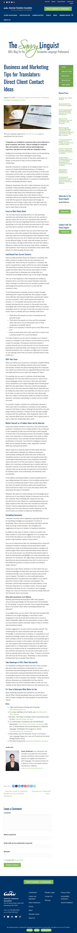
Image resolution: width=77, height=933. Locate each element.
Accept (29, 930)
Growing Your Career (18, 100)
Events (48, 15)
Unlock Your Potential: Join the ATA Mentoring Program (65, 121)
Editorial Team (67, 71)
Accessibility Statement (65, 897)
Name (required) (10, 835)
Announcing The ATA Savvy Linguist (65, 104)
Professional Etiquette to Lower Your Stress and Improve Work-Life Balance (65, 180)
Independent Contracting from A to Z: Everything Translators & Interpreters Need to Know (65, 161)
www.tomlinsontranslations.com (32, 768)
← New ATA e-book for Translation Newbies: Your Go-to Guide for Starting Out (15, 793)
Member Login (50, 892)
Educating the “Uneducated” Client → (41, 792)
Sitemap (47, 900)
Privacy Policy (18, 860)
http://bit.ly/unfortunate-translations (31, 724)
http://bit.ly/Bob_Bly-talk (24, 719)
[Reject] (75, 929)
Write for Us (66, 80)
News (55, 15)
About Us (7, 20)
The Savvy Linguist (23, 97)
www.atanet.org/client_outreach (37, 741)
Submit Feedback (67, 903)
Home (64, 67)
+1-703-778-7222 (12, 912)
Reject (37, 930)
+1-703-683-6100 (13, 910)
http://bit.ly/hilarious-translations (20, 731)
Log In (71, 3)
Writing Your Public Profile (65, 98)
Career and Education (32, 897)
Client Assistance (10, 15)
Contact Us (70, 1)
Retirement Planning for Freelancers (63, 171)
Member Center (65, 15)
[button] (58, 9)
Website (7, 852)
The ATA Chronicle (32, 134)
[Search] (72, 15)
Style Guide (66, 85)
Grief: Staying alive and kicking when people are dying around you (65, 112)
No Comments (36, 97)
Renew (53, 1)
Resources (65, 76)
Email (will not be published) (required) (18, 843)
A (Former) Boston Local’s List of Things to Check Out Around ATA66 (66, 142)
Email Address (64, 202)
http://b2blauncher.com (17, 710)
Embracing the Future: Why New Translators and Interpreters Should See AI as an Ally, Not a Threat (66, 131)
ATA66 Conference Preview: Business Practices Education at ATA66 (66, 151)
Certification (25, 15)
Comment (7, 813)
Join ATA (47, 1)
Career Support (38, 15)
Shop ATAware (61, 1)
